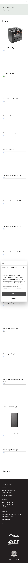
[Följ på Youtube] (8, 527)
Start (3, 7)
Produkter (7, 7)
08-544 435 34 (11, 505)
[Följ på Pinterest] (11, 527)
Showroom (5, 511)
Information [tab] (14, 267)
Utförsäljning (6, 519)
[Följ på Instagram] (3, 527)
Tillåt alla (14, 293)
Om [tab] (23, 267)
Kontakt (4, 500)
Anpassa (13, 298)
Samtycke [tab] (5, 267)
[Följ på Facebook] (6, 527)
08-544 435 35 (11, 503)
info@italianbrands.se (8, 507)
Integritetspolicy (7, 495)
